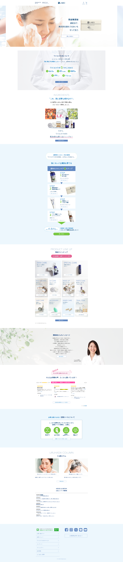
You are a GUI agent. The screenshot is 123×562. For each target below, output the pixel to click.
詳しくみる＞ (61, 81)
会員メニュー (48, 537)
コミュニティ (48, 547)
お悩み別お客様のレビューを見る (61, 402)
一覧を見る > (61, 481)
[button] (84, 382)
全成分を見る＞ (61, 140)
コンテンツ (48, 544)
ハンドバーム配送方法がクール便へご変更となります (46, 507)
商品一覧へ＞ (61, 320)
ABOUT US (45, 2)
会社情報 (48, 551)
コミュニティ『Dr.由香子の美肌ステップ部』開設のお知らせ (47, 498)
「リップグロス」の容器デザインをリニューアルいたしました (48, 501)
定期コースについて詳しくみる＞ (61, 438)
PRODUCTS (38, 2)
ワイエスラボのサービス (48, 540)
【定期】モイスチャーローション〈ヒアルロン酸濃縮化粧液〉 (63, 398)
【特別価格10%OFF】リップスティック (46, 396)
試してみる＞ (62, 233)
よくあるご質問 (40, 554)
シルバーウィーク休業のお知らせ (42, 495)
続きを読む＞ (61, 356)
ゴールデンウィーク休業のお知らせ (43, 510)
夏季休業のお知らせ (40, 504)
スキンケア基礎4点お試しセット (78, 395)
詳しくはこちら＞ (64, 180)
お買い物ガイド (48, 533)
